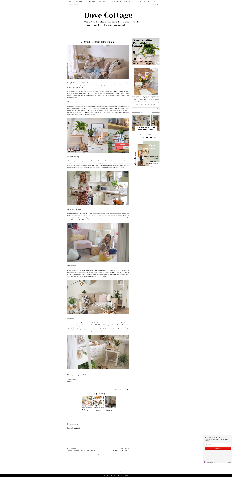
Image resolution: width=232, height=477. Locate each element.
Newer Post (81, 450)
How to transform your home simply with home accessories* (110, 409)
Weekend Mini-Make (79, 106)
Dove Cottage (118, 471)
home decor (75, 417)
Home (70, 1)
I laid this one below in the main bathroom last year (95, 327)
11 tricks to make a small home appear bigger (146, 128)
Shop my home (90, 1)
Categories (139, 1)
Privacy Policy (74, 4)
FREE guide (152, 1)
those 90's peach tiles (87, 163)
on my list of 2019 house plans (83, 331)
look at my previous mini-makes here (112, 110)
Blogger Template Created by (116, 475)
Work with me (103, 1)
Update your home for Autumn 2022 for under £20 (99, 409)
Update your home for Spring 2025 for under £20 (87, 409)
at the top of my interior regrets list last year (97, 272)
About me (79, 1)
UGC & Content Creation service (121, 1)
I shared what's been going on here (110, 83)
